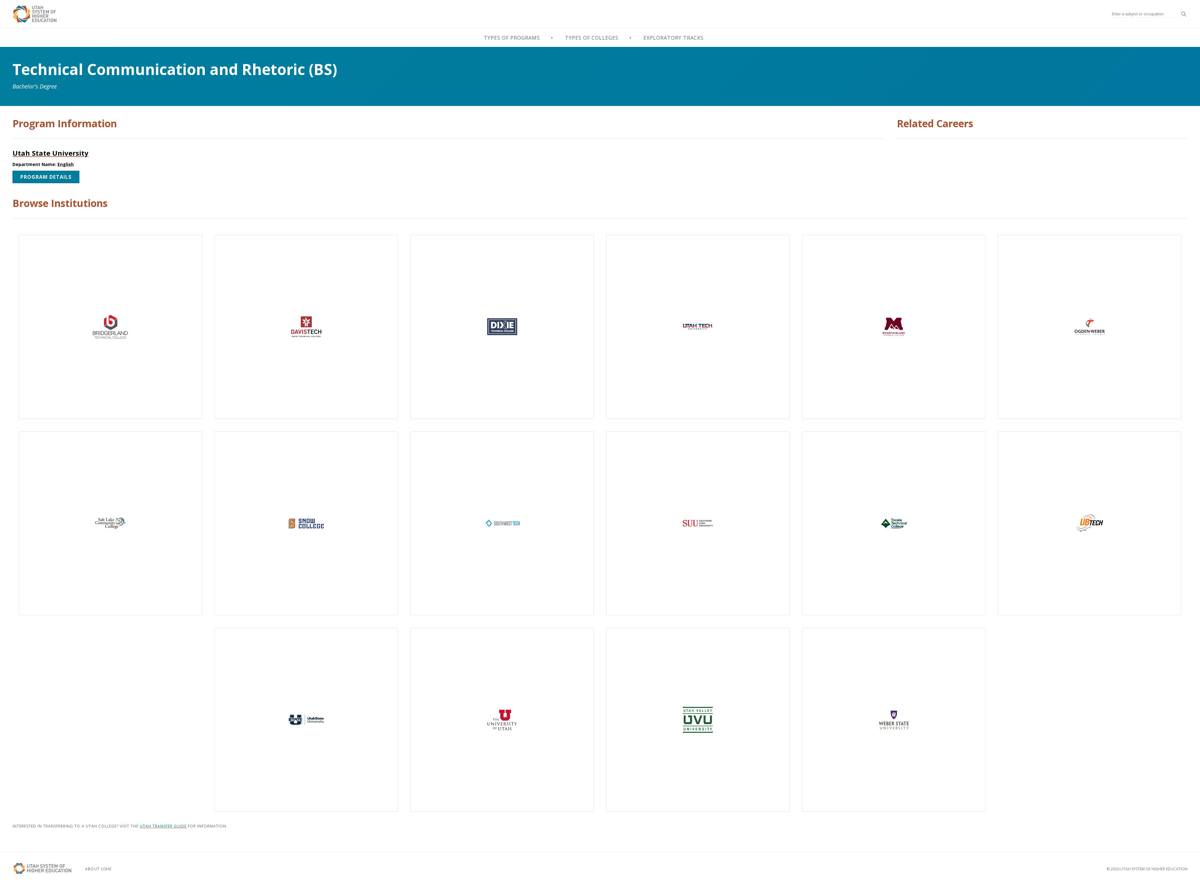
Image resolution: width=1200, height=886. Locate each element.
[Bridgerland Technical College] (110, 327)
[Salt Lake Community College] (110, 523)
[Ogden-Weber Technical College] (1089, 327)
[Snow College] (306, 523)
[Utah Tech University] (698, 327)
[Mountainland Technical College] (894, 327)
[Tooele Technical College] (894, 523)
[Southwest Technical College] (502, 523)
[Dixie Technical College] (502, 327)
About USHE (98, 869)
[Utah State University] (306, 720)
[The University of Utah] (502, 720)
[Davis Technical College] (306, 327)
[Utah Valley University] (698, 720)
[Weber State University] (894, 720)
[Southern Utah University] (698, 523)
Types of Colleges (591, 37)
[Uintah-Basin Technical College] (1089, 523)
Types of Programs (512, 37)
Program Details (46, 177)
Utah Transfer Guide (163, 826)
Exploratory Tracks (673, 37)
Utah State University (50, 153)
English (66, 164)
